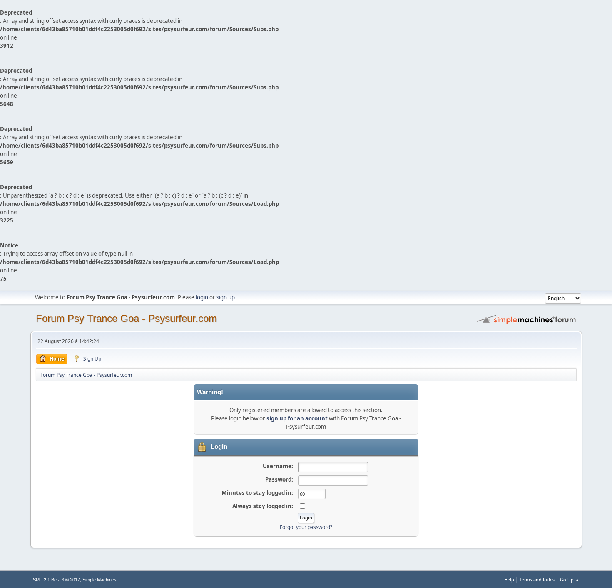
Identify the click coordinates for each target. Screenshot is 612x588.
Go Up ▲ (570, 579)
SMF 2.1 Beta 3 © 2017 (56, 579)
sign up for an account (297, 418)
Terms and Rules (537, 579)
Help (509, 579)
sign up (225, 297)
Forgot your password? (306, 527)
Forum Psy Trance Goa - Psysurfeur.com (126, 318)
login (202, 297)
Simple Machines (99, 579)
